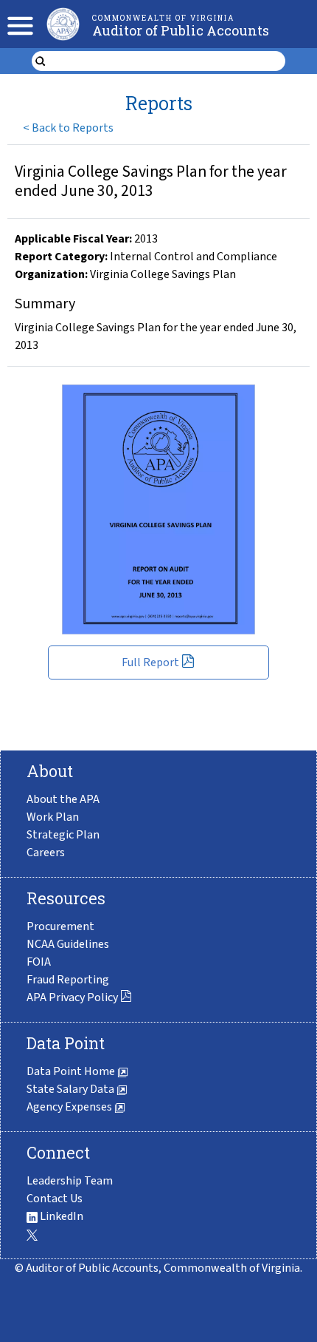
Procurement (60, 926)
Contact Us (55, 1198)
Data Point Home (72, 1071)
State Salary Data (71, 1089)
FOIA (39, 962)
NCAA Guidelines (68, 944)
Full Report (150, 662)
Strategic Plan (63, 835)
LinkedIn (60, 1216)
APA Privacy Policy (72, 997)
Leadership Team (70, 1181)
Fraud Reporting (68, 980)
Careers (46, 852)
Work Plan (53, 817)
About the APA (63, 799)
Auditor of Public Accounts (180, 30)
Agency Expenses (70, 1107)
